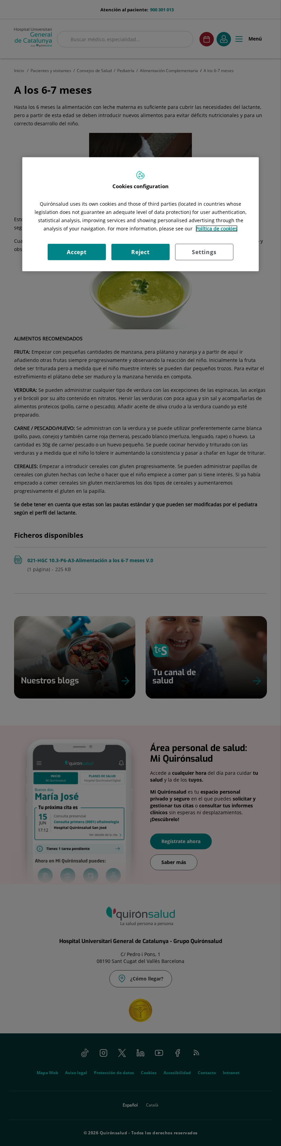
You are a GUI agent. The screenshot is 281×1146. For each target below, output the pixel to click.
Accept (77, 252)
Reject (140, 252)
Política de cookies (216, 228)
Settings (204, 252)
